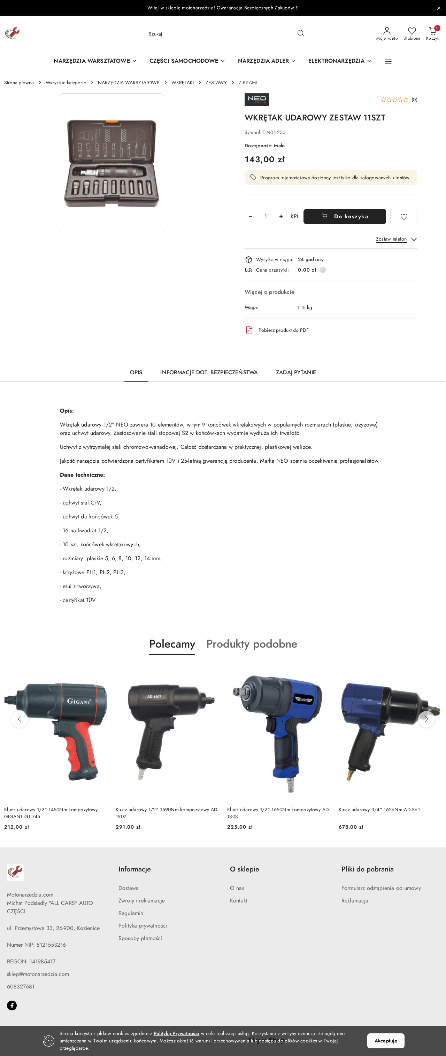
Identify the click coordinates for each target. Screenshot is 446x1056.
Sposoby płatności (140, 938)
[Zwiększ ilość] (281, 216)
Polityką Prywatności (177, 1033)
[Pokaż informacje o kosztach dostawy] (323, 270)
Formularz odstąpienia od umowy (381, 888)
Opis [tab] (136, 372)
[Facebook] (12, 1005)
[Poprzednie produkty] (19, 719)
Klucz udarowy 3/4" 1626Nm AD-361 (379, 809)
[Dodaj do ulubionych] (403, 216)
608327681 (20, 987)
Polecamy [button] (172, 644)
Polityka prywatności (142, 926)
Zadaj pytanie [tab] (296, 372)
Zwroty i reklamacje (141, 901)
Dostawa (128, 888)
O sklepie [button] (244, 869)
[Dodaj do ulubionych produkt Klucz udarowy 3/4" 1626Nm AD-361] (434, 671)
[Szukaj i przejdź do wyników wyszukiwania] (301, 34)
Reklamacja (355, 901)
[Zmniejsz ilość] (250, 216)
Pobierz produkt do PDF (284, 330)
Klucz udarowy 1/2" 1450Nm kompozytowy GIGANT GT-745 (51, 813)
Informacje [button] (134, 869)
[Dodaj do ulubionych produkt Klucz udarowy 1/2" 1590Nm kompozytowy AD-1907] (211, 671)
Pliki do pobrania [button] (367, 869)
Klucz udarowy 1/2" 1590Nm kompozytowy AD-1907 (167, 813)
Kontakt (238, 901)
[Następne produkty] (426, 719)
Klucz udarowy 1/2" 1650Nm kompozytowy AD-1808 (278, 813)
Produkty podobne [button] (251, 644)
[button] (388, 61)
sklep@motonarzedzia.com (38, 974)
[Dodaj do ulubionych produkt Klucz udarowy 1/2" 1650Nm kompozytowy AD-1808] (322, 671)
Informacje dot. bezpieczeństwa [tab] (209, 372)
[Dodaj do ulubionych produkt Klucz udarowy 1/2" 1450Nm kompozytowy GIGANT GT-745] (99, 671)
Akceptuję (386, 1040)
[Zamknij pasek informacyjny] (439, 8)
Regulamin (130, 913)
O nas (237, 888)
